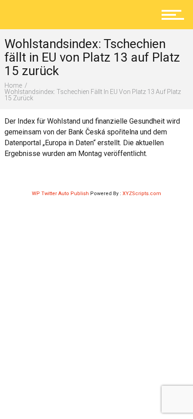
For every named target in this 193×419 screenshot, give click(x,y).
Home (13, 85)
